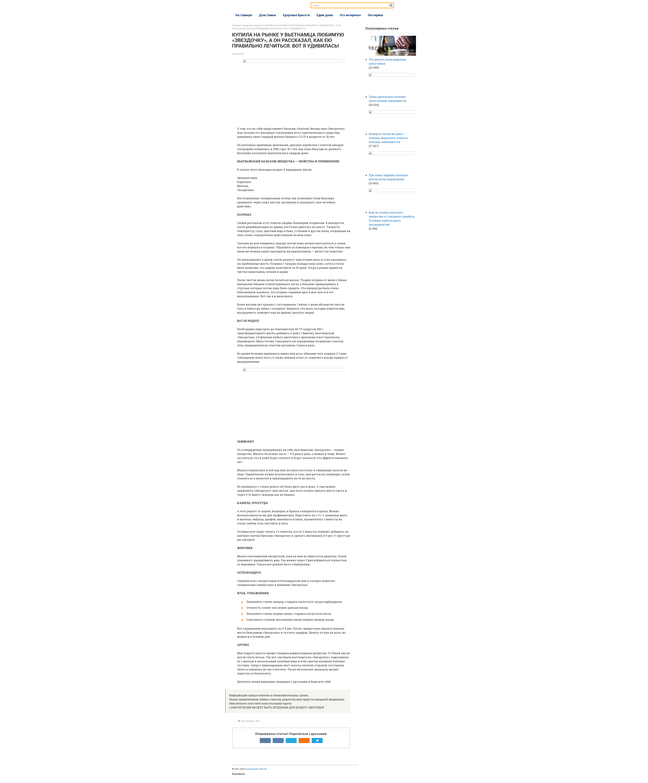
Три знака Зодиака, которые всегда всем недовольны (388, 177)
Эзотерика (375, 15)
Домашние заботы (256, 768)
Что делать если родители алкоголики (387, 61)
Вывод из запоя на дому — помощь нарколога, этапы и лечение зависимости (388, 138)
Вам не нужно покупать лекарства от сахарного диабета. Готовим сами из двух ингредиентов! (392, 218)
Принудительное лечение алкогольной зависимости (387, 99)
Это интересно (350, 15)
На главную (243, 15)
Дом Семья (267, 15)
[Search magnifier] (391, 5)
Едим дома (325, 15)
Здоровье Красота (296, 15)
